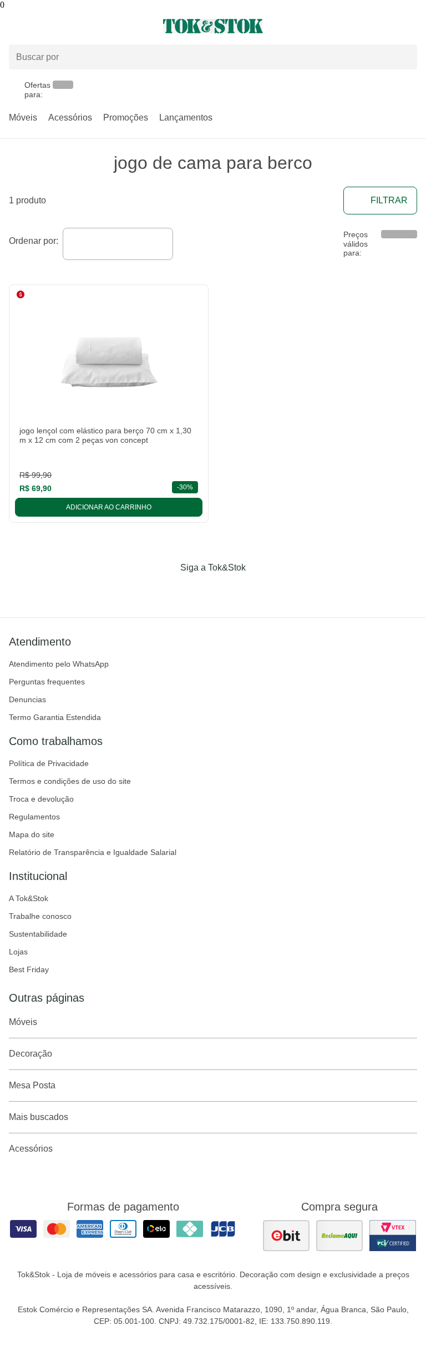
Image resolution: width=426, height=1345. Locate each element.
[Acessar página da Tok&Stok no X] (259, 590)
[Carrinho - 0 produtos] (410, 26)
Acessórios (70, 117)
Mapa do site (31, 834)
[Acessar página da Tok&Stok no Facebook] (166, 590)
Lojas (18, 951)
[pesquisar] (403, 56)
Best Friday (29, 969)
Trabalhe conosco (40, 916)
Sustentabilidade (38, 933)
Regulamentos (34, 816)
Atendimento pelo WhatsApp (59, 663)
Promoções (125, 117)
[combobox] (118, 244)
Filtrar (389, 200)
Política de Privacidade (49, 763)
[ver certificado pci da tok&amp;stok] (392, 1235)
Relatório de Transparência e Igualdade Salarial (92, 852)
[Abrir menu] (71, 26)
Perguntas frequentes (47, 681)
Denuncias (27, 699)
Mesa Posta (32, 1085)
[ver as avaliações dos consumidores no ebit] (286, 1235)
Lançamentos (185, 117)
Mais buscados (38, 1117)
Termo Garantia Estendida (55, 717)
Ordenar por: (33, 241)
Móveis (23, 117)
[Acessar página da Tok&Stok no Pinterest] (228, 590)
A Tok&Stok (28, 898)
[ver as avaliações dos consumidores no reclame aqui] (339, 1235)
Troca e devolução (41, 798)
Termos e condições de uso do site (70, 781)
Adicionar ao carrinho (108, 507)
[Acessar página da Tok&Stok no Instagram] (197, 590)
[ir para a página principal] (212, 26)
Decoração (30, 1053)
